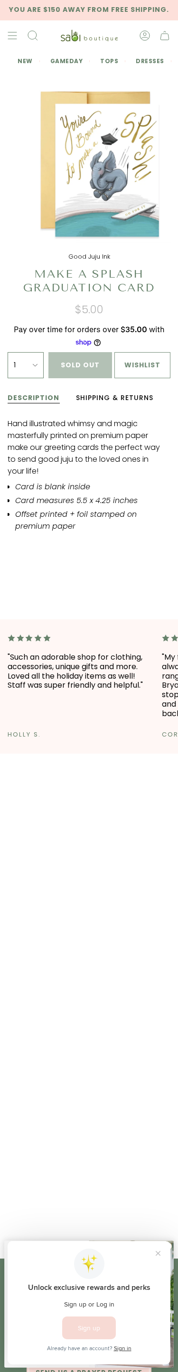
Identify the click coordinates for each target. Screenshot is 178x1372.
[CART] (165, 36)
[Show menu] (12, 36)
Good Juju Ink (89, 256)
